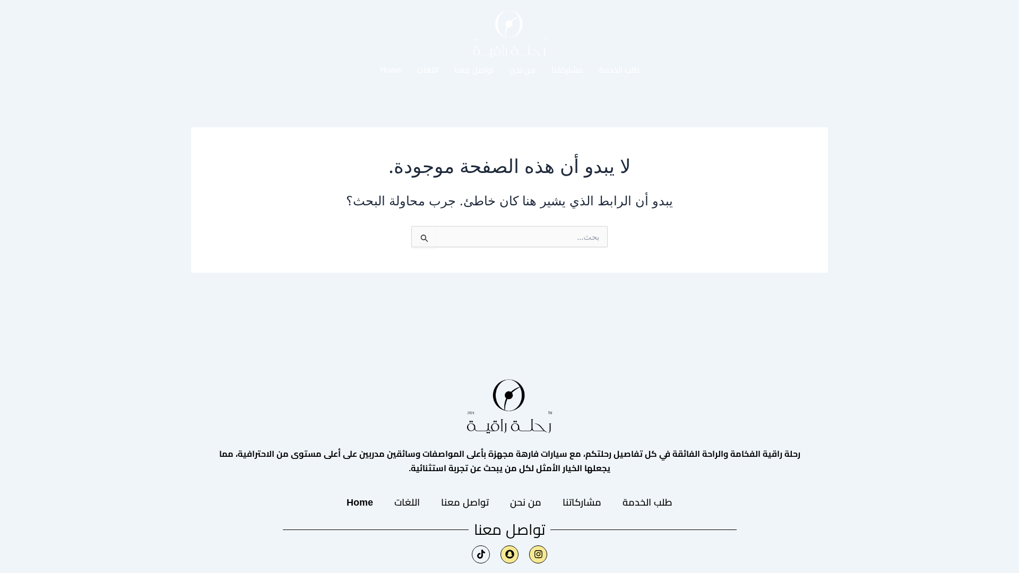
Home (390, 69)
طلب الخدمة (619, 69)
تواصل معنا (474, 69)
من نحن (523, 69)
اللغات (427, 69)
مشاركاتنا (567, 69)
